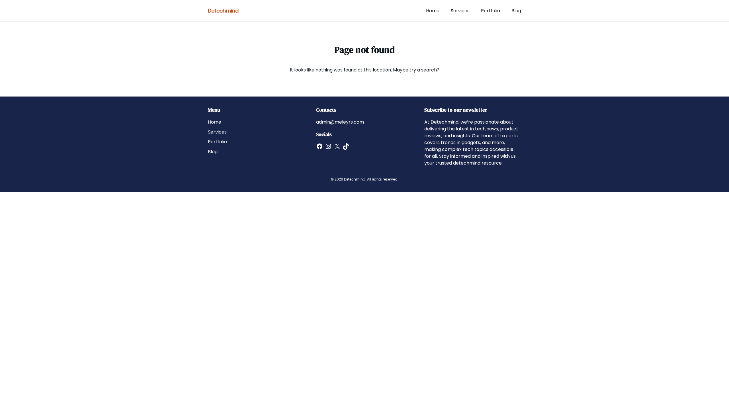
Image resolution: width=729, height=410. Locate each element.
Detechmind (223, 10)
